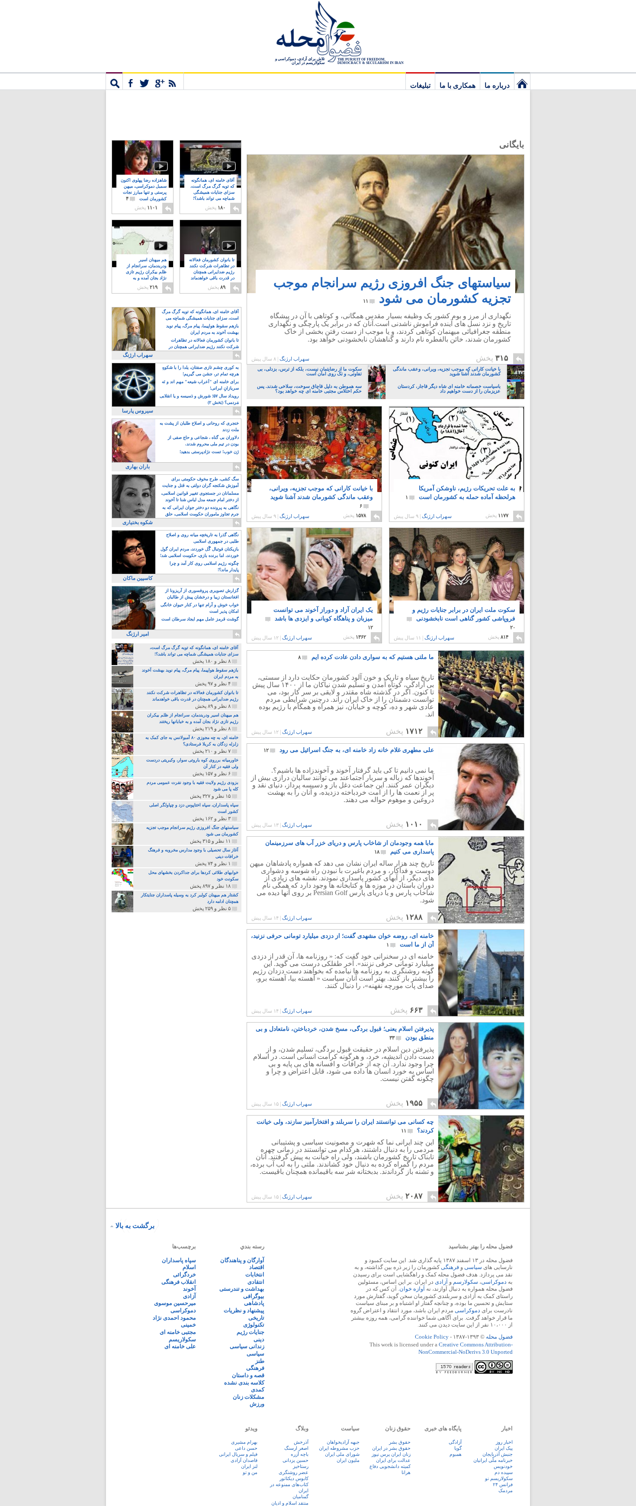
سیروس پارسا (137, 411)
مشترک (153, 81)
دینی (259, 1339)
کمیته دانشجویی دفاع (390, 1466)
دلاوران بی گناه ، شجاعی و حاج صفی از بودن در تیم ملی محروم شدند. (203, 440)
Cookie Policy (432, 1336)
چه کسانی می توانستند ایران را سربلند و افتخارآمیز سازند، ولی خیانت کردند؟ (345, 1126)
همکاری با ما (457, 85)
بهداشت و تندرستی (241, 1288)
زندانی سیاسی (247, 1346)
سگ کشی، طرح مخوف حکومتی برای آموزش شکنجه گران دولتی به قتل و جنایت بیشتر (200, 482)
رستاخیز (300, 1466)
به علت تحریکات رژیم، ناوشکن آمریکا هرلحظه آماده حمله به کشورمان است (460, 492)
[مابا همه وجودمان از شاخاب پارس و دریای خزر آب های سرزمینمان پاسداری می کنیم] (480, 920)
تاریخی (256, 1317)
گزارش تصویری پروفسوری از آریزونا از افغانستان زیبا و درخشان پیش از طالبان (202, 593)
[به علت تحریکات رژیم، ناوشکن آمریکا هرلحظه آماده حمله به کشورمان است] (456, 464)
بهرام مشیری (244, 1442)
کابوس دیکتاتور (293, 1478)
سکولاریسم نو (499, 1478)
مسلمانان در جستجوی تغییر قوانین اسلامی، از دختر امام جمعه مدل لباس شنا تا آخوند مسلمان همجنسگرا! (200, 497)
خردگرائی (184, 1274)
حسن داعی (246, 1448)
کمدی (257, 1389)
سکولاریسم (182, 1339)
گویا (458, 1448)
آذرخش (301, 1442)
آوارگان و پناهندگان (242, 1260)
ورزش (257, 1403)
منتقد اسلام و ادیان (289, 1503)
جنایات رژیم (250, 1332)
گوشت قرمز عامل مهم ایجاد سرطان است (200, 619)
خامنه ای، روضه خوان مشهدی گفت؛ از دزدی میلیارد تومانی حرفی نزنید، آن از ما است (342, 940)
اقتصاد (256, 1267)
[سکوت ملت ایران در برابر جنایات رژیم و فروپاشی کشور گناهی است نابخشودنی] (456, 578)
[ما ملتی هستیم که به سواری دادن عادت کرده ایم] (480, 735)
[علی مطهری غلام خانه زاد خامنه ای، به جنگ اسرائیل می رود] (481, 787)
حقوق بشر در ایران (391, 1448)
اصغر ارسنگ (296, 1448)
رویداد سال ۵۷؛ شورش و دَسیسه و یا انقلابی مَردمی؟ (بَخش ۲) (199, 399)
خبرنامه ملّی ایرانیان (493, 1460)
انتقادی (255, 1282)
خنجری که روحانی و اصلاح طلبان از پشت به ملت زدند (199, 426)
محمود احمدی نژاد (174, 1317)
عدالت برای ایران (393, 1460)
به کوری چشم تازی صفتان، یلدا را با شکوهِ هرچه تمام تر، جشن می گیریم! (200, 370)
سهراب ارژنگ (294, 359)
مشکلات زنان (248, 1397)
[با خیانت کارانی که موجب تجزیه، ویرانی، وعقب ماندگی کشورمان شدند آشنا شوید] (314, 455)
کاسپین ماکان (138, 578)
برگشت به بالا (135, 1225)
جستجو (114, 81)
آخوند (189, 1288)
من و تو (250, 1472)
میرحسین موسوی (175, 1303)
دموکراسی (494, 1282)
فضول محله (318, 32)
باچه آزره (299, 1454)
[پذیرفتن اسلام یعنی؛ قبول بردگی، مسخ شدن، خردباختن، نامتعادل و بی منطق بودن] (481, 1066)
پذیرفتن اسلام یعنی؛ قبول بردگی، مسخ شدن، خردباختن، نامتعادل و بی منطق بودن (345, 1033)
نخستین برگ (522, 81)
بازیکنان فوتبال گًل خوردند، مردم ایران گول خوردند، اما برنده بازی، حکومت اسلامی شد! (199, 552)
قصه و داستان (248, 1375)
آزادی (441, 1282)
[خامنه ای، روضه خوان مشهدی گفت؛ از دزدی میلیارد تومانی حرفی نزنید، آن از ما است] (481, 973)
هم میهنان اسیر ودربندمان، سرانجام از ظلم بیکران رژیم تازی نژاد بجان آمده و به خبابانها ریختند (146, 272)
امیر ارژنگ (137, 634)
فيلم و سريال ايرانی (238, 1454)
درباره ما (497, 85)
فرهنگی (450, 1267)
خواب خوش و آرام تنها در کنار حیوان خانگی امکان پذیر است (200, 608)
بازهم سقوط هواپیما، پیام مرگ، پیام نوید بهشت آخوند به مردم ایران (202, 329)
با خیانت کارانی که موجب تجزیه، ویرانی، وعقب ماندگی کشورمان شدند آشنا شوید (321, 497)
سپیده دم (504, 1472)
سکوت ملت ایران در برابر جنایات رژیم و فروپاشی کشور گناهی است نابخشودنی (463, 618)
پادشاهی (254, 1303)
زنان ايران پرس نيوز (391, 1454)
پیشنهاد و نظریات (244, 1310)
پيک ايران (504, 1448)
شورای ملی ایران (342, 1454)
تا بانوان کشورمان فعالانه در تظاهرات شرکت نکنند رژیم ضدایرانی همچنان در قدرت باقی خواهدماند (211, 272)
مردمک (505, 1490)
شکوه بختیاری (137, 522)
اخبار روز (504, 1442)
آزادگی (455, 1442)
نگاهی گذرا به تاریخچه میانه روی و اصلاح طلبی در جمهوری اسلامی (202, 538)
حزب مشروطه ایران (339, 1448)
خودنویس (503, 1466)
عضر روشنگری (293, 1472)
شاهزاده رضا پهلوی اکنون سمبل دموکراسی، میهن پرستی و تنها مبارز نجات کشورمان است (144, 189)
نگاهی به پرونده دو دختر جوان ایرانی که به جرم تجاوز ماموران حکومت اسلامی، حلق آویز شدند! (200, 511)
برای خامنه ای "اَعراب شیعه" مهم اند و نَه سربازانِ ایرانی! (200, 384)
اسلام (189, 1267)
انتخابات (254, 1274)
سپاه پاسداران (179, 1260)
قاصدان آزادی (244, 1460)
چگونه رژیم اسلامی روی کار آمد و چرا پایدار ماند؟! (204, 566)
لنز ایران (249, 1466)
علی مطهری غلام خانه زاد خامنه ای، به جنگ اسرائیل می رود (348, 750)
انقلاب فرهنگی (178, 1282)
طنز (259, 1361)
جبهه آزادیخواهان (343, 1442)
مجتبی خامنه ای (178, 1332)
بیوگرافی (253, 1296)
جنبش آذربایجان (497, 1454)
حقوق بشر (400, 1442)
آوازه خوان (412, 1288)
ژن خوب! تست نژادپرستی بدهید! (209, 451)
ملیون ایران (348, 1460)
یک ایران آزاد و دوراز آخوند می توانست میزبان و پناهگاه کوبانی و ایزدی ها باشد (323, 618)
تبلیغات (420, 85)
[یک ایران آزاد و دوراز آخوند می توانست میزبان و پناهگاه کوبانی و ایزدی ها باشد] (314, 571)
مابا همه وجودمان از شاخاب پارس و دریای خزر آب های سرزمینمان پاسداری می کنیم (349, 847)
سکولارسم (465, 1282)
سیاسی (473, 1267)
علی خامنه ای (180, 1346)
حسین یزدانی (295, 1460)
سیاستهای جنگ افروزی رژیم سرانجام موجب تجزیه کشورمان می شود (392, 290)
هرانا (406, 1472)
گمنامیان (300, 1496)
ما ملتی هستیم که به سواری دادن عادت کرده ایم (366, 657)
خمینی (188, 1324)
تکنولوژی (253, 1324)
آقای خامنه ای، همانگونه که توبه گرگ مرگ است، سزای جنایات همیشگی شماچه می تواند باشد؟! (212, 193)
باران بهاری (137, 467)
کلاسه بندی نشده (244, 1382)
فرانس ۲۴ (503, 1484)
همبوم (456, 1454)
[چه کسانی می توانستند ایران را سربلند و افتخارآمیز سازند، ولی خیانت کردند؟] (480, 1199)
